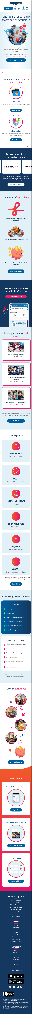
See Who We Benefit (16, 421)
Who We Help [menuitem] (16, 952)
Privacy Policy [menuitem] (16, 959)
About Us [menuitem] (16, 950)
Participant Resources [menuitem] (16, 909)
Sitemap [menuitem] (16, 964)
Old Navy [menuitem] (16, 932)
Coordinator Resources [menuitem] (16, 907)
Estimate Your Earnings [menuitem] (16, 905)
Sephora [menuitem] (16, 930)
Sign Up (8, 8)
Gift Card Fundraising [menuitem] (16, 900)
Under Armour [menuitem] (16, 937)
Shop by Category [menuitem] (16, 941)
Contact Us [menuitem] (16, 957)
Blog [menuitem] (16, 914)
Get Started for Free (16, 60)
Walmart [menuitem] (16, 925)
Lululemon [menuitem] (16, 927)
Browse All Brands (16, 185)
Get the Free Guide (16, 845)
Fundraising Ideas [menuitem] (16, 911)
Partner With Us (16, 881)
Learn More (16, 110)
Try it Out (16, 810)
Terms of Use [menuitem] (16, 962)
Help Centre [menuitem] (16, 955)
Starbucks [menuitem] (16, 934)
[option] (9, 162)
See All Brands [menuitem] (16, 939)
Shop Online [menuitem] (16, 902)
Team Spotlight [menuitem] (16, 916)
